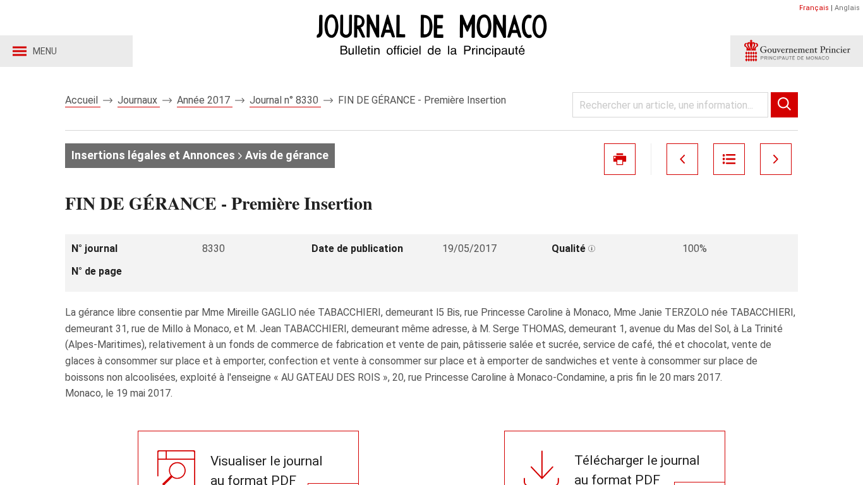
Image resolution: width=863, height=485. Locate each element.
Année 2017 (204, 100)
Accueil (82, 100)
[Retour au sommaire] (729, 159)
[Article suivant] (776, 159)
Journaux (139, 100)
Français (814, 8)
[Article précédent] (682, 159)
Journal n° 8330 (285, 100)
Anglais (847, 8)
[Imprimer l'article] (620, 159)
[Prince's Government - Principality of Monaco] (796, 51)
